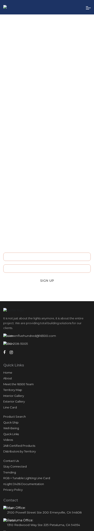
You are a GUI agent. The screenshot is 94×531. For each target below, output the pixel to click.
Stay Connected (15, 466)
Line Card (10, 407)
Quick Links (11, 434)
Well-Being (11, 428)
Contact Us (11, 460)
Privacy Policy (13, 489)
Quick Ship (11, 422)
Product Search (14, 416)
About (7, 378)
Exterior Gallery (14, 401)
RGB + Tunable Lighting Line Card (26, 478)
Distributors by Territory (19, 451)
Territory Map (12, 390)
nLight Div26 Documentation (23, 484)
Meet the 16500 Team (18, 384)
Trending (9, 472)
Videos (8, 439)
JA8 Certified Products (19, 445)
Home (7, 372)
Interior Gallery (13, 395)
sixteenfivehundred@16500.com (31, 336)
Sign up (47, 281)
